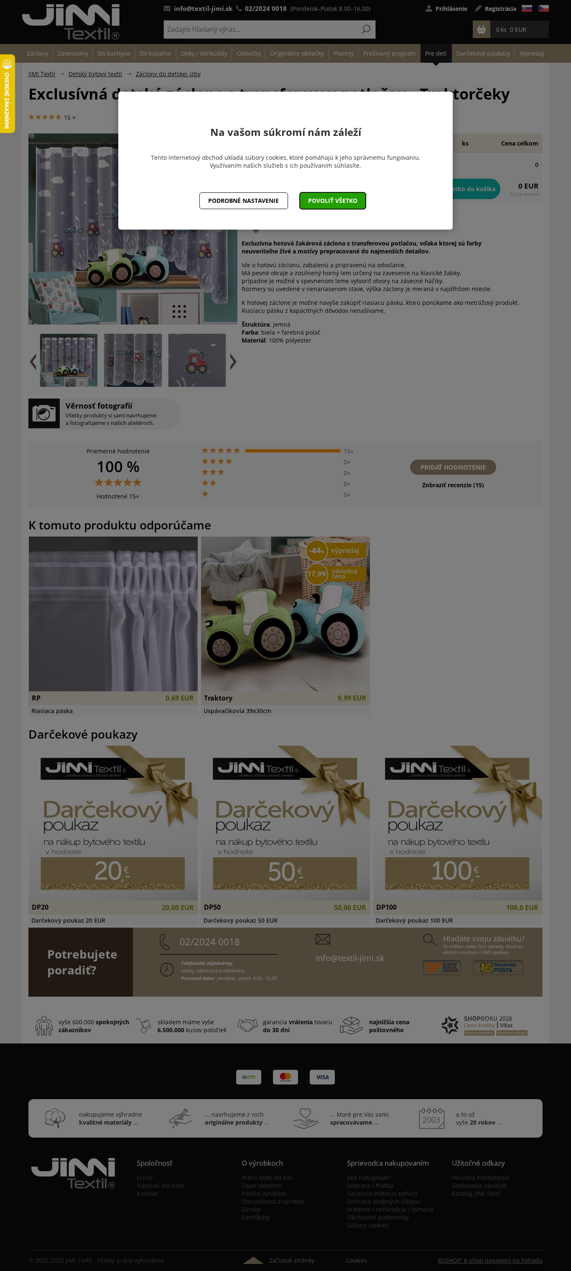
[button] (333, 200)
